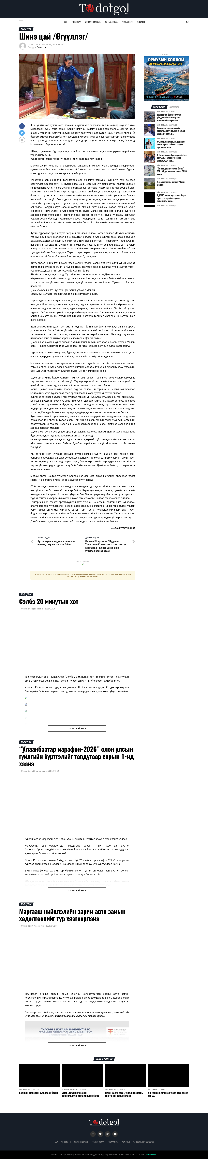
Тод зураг (141, 22)
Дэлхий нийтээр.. (93, 22)
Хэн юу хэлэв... (111, 22)
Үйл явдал (76, 22)
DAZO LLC (151, 1154)
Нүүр (65, 22)
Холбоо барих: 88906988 (143, 1142)
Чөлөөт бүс (127, 22)
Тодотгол (42, 47)
